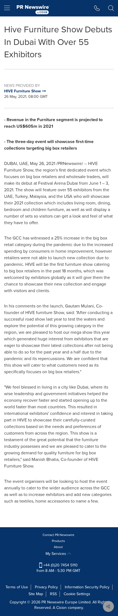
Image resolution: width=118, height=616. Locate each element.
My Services (56, 554)
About (58, 546)
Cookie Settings (77, 594)
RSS (53, 594)
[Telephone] (97, 8)
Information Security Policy (87, 587)
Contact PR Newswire (58, 534)
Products (58, 540)
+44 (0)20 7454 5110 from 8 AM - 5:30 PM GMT (58, 568)
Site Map (36, 594)
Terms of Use (16, 587)
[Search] (111, 8)
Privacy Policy (46, 587)
